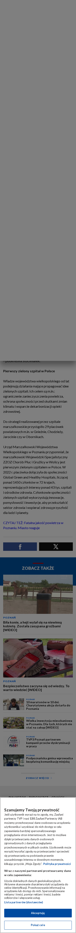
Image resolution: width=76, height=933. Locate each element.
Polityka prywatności (57, 864)
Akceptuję (38, 913)
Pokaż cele (38, 925)
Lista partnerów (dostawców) (23, 902)
